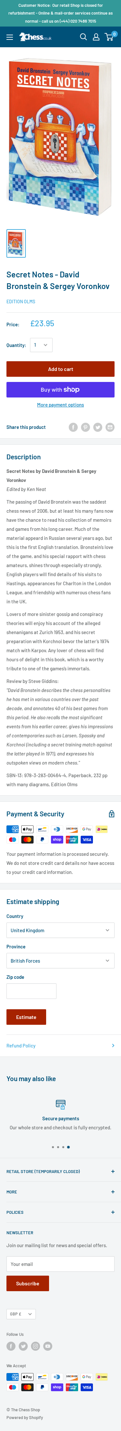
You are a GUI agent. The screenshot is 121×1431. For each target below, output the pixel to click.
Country (14, 916)
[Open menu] (9, 37)
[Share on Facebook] (73, 427)
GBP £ (15, 1313)
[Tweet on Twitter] (97, 427)
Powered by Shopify (24, 1417)
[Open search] (83, 36)
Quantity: (16, 345)
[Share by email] (110, 427)
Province (15, 946)
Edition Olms (20, 301)
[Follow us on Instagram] (35, 1346)
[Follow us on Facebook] (10, 1346)
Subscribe (27, 1283)
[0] (109, 37)
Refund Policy (20, 1045)
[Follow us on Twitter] (23, 1346)
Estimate (26, 1017)
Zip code (15, 977)
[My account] (96, 36)
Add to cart (60, 369)
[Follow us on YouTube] (47, 1346)
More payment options (60, 405)
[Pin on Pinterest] (85, 427)
